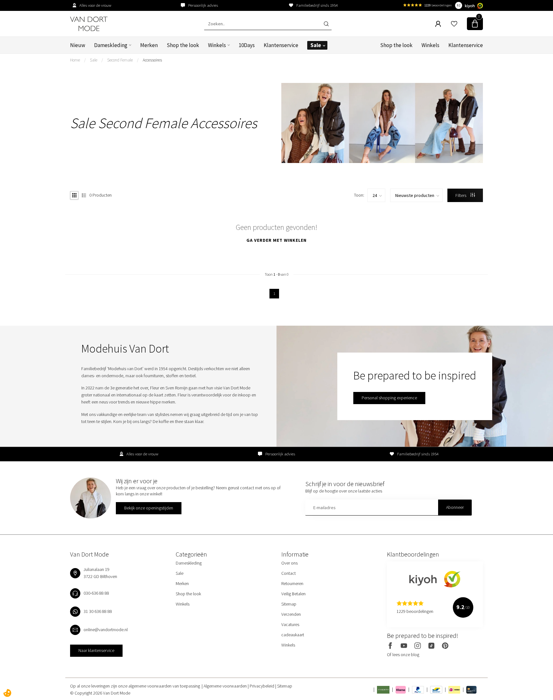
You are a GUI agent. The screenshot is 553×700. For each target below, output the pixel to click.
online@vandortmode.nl (106, 629)
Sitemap (288, 604)
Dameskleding (110, 45)
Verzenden (291, 614)
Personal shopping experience (389, 398)
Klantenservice (281, 45)
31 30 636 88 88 (98, 611)
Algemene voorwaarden (226, 686)
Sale (315, 45)
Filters (461, 195)
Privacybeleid (262, 686)
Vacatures (290, 624)
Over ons (289, 563)
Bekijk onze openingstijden (148, 508)
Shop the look (183, 45)
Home (75, 60)
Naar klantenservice (96, 650)
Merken (149, 45)
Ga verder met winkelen (276, 240)
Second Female (120, 60)
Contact (288, 573)
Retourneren (292, 583)
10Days (247, 45)
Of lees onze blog (403, 654)
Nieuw (77, 45)
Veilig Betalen (293, 594)
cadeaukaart (292, 635)
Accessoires (152, 60)
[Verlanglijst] (454, 23)
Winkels (217, 45)
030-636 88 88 (96, 593)
